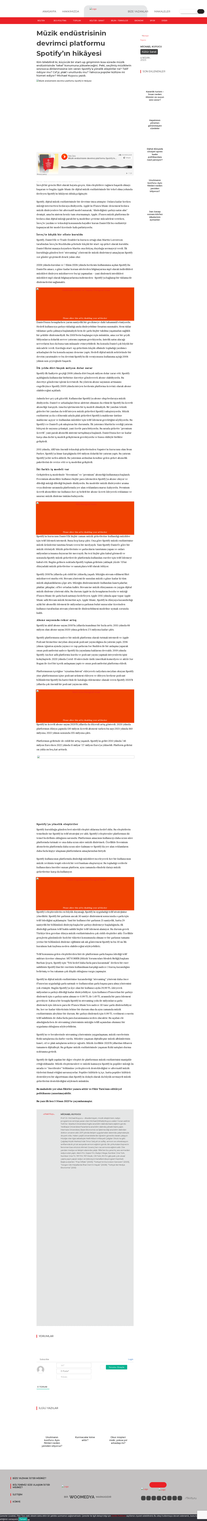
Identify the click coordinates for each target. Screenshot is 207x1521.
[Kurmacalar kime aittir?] (85, 1423)
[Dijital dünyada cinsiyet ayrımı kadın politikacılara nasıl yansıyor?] (153, 140)
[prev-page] (82, 1453)
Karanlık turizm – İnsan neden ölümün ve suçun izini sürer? (155, 95)
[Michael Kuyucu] (49, 1217)
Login (130, 1359)
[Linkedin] (156, 65)
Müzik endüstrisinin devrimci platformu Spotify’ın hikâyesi (62, 181)
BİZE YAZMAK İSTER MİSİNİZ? (29, 1478)
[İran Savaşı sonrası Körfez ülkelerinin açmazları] (153, 203)
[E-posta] (169, 65)
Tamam (23, 1519)
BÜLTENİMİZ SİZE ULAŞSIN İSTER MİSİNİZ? (31, 1486)
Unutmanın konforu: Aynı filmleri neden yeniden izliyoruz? (52, 1441)
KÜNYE (16, 1502)
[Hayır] (28, 1519)
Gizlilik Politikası (118, 1516)
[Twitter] (143, 65)
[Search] (200, 11)
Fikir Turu (39, 181)
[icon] (143, 1498)
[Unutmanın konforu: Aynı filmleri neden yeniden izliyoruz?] (51, 1423)
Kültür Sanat (149, 51)
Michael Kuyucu (71, 1114)
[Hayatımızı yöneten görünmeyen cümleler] (153, 112)
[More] (176, 65)
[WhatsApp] (162, 65)
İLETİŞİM (17, 1494)
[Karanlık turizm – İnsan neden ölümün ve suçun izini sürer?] (153, 83)
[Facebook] (150, 65)
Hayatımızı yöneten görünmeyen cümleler (155, 124)
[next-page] (87, 1453)
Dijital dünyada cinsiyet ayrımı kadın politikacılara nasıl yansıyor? (155, 154)
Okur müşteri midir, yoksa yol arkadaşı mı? (118, 1440)
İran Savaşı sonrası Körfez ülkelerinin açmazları (155, 215)
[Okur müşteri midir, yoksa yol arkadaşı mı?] (118, 1423)
